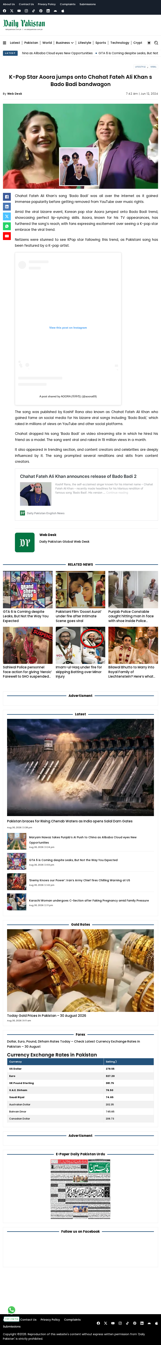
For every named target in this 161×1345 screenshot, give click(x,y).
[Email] (7, 236)
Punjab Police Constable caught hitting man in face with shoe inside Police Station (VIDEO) (131, 618)
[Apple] (62, 10)
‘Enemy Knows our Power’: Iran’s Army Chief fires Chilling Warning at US (79, 880)
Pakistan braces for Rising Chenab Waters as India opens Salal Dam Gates (70, 821)
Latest (15, 43)
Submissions (88, 4)
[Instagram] (26, 10)
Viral (153, 66)
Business (63, 43)
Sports (100, 43)
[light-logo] (25, 25)
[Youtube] (19, 10)
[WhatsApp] (7, 226)
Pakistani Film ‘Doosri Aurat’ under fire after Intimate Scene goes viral (79, 616)
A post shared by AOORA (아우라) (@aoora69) (68, 396)
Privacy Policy (47, 4)
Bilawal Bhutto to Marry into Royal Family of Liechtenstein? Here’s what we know (131, 674)
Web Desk (14, 94)
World (47, 43)
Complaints (67, 4)
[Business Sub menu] (72, 42)
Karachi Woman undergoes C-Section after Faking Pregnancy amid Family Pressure (89, 900)
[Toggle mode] (149, 42)
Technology (119, 43)
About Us (9, 4)
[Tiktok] (33, 10)
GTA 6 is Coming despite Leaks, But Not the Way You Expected (108, 53)
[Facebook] (4, 10)
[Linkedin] (48, 10)
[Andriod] (55, 10)
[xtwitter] (11, 10)
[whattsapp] (11, 1310)
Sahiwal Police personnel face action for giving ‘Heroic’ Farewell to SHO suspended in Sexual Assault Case (27, 674)
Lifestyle (84, 43)
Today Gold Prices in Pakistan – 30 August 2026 (46, 1015)
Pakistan (31, 43)
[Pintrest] (40, 10)
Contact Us (26, 4)
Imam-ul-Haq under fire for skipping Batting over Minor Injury (79, 672)
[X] (7, 216)
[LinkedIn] (7, 207)
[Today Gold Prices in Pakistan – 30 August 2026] (80, 970)
